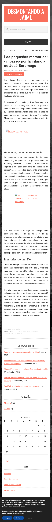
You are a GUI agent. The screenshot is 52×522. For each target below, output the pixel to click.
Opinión (7, 408)
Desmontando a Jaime (26, 14)
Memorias (18, 334)
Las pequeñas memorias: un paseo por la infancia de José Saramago (26, 61)
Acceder (7, 473)
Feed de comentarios (12, 484)
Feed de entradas (11, 479)
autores (22, 331)
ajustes (21, 513)
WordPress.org (10, 490)
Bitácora (19, 329)
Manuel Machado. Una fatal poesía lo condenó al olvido (26, 369)
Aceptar (7, 518)
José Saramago (33, 331)
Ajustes (30, 518)
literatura (8, 334)
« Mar (6, 460)
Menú (28, 41)
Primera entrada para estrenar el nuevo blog (21, 352)
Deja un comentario (14, 74)
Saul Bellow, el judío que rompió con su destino (22, 386)
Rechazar (19, 518)
